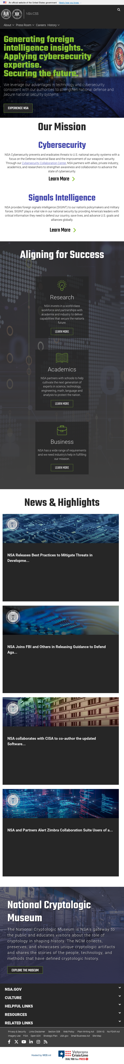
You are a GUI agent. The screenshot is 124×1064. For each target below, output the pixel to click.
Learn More (61, 179)
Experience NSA (18, 108)
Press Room (23, 25)
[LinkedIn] (31, 1042)
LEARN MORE (62, 331)
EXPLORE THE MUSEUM (25, 970)
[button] (70, 2)
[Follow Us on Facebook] (9, 1042)
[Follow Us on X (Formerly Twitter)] (16, 1042)
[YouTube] (23, 1042)
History (52, 25)
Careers (41, 25)
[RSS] (45, 1042)
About (7, 25)
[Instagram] (38, 1042)
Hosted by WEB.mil (41, 1055)
